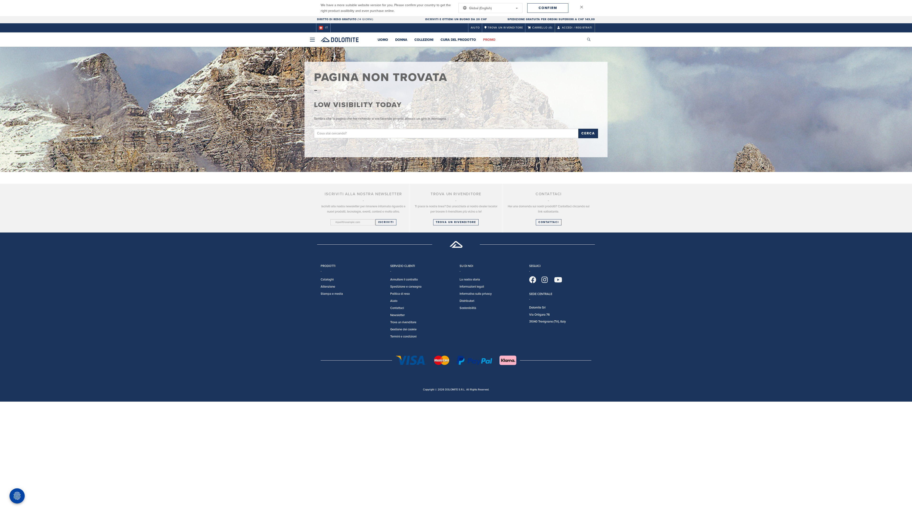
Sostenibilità (468, 308)
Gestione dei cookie (403, 329)
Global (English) (480, 8)
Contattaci (397, 308)
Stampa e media (332, 294)
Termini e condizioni (403, 336)
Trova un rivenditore (456, 222)
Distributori (467, 301)
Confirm (548, 8)
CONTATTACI (548, 222)
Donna (401, 40)
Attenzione (328, 287)
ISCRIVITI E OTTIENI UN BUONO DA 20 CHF (456, 19)
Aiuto (475, 27)
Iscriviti (386, 222)
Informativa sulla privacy (476, 294)
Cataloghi (327, 279)
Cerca (588, 133)
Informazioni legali (472, 287)
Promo (489, 40)
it (326, 27)
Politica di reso (400, 294)
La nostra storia (470, 279)
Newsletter (397, 315)
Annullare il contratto (404, 279)
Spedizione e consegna (406, 287)
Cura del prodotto (458, 40)
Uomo (383, 40)
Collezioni (423, 40)
